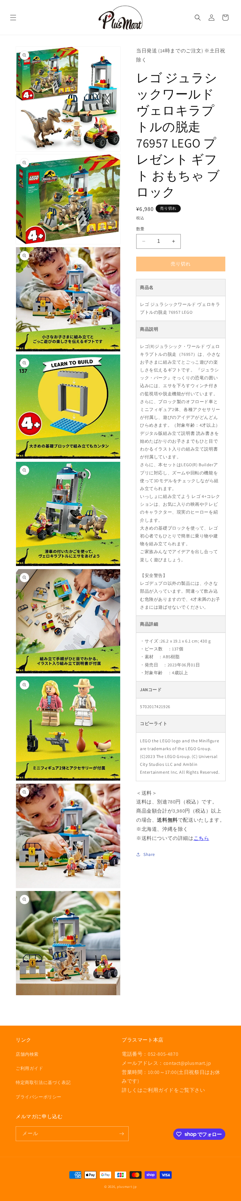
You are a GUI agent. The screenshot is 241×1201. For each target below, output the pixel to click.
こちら (201, 838)
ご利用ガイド (29, 1068)
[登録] (121, 1133)
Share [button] (149, 854)
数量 (140, 229)
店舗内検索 (27, 1054)
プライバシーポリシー (39, 1097)
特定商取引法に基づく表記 (43, 1082)
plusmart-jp (127, 1186)
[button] (13, 17)
